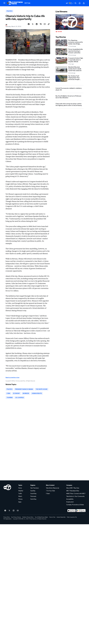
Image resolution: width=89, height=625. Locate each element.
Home (20, 488)
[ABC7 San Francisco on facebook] (5, 510)
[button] (4, 3)
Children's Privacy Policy (27, 517)
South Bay (33, 493)
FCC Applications (7, 518)
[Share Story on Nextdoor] (40, 24)
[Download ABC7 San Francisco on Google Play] (81, 510)
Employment (70, 502)
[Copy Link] (48, 24)
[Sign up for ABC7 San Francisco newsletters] (17, 510)
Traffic (20, 493)
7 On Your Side (50, 490)
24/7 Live (27, 3)
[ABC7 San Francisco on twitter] (9, 510)
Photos (20, 499)
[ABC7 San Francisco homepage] (15, 3)
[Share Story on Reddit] (36, 24)
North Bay (33, 499)
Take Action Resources (52, 488)
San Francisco (34, 488)
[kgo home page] (7, 487)
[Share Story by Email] (44, 24)
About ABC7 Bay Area (72, 488)
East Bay (32, 490)
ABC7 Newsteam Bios (72, 490)
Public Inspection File (72, 517)
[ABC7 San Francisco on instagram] (13, 510)
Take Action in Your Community (75, 496)
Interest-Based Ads (61, 517)
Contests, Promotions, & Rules (75, 504)
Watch (20, 496)
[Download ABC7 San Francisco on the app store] (71, 510)
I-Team (48, 493)
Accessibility (69, 499)
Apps (19, 502)
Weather (20, 490)
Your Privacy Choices (16, 517)
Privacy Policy (6, 517)
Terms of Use (52, 517)
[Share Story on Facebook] (28, 24)
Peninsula (33, 496)
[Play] (69, 22)
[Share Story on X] (32, 24)
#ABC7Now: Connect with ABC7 (76, 493)
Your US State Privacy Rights (41, 517)
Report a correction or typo (12, 377)
